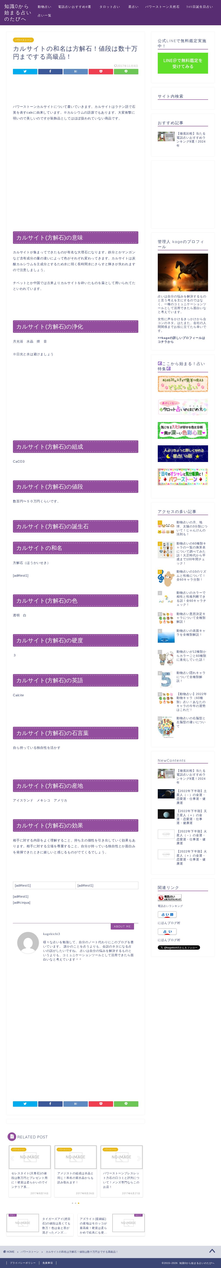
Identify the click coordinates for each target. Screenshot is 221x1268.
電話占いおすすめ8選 (74, 7)
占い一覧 (45, 15)
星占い (133, 7)
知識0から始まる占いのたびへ (18, 12)
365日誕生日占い (199, 7)
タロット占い (111, 7)
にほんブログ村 (169, 923)
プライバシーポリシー (23, 1263)
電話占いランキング (170, 906)
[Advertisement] (75, 90)
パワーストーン (23, 40)
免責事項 (48, 1263)
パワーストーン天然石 (162, 7)
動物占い (45, 7)
